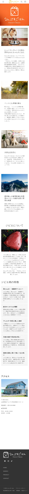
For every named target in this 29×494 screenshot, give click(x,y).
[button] (3, 1)
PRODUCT (6, 474)
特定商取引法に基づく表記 (9, 490)
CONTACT (6, 478)
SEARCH (5, 471)
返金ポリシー (24, 490)
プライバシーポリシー (20, 488)
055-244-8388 (11, 405)
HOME (5, 467)
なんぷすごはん (10, 488)
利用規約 (18, 490)
